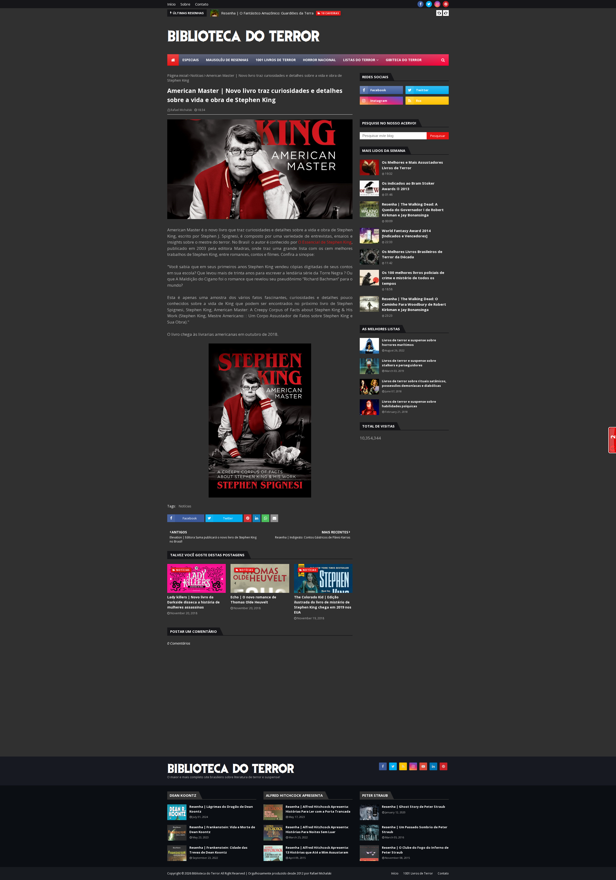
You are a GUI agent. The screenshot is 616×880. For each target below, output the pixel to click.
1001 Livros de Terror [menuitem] (276, 60)
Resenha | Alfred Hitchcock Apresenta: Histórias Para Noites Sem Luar (317, 829)
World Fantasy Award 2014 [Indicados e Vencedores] (406, 233)
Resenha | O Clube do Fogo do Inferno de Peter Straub (415, 849)
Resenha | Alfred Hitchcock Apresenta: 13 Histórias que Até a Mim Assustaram (317, 849)
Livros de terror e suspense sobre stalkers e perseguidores (409, 363)
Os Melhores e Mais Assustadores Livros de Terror (412, 165)
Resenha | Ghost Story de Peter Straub (413, 806)
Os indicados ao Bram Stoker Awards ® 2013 (408, 186)
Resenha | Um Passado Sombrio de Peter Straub (414, 829)
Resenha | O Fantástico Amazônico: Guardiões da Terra (267, 13)
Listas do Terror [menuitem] (359, 60)
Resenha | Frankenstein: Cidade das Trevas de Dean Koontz (218, 849)
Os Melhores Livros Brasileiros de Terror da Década (412, 254)
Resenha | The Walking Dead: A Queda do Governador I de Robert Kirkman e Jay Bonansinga (413, 209)
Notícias (197, 75)
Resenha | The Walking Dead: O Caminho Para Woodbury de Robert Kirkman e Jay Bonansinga (414, 304)
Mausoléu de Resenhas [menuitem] (227, 60)
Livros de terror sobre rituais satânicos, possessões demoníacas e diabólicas (414, 383)
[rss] (427, 101)
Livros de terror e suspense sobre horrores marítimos (409, 342)
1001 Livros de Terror (418, 873)
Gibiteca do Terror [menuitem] (404, 60)
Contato (201, 4)
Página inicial (177, 75)
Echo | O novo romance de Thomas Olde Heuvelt (253, 599)
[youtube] (423, 766)
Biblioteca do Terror (206, 873)
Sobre (185, 4)
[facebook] (420, 4)
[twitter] (429, 4)
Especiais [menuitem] (190, 60)
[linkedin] (433, 766)
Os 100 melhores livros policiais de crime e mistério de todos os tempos (413, 278)
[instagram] (437, 4)
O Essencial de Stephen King (325, 242)
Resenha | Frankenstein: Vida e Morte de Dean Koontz (222, 829)
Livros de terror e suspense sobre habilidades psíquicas (409, 403)
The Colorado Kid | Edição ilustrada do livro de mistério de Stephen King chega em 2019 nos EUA (322, 605)
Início (171, 4)
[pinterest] (446, 4)
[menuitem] (173, 60)
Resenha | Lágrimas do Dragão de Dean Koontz (221, 809)
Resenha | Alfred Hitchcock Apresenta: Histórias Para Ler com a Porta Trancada (318, 809)
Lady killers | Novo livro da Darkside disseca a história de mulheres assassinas (193, 602)
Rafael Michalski (181, 110)
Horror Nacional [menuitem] (319, 60)
